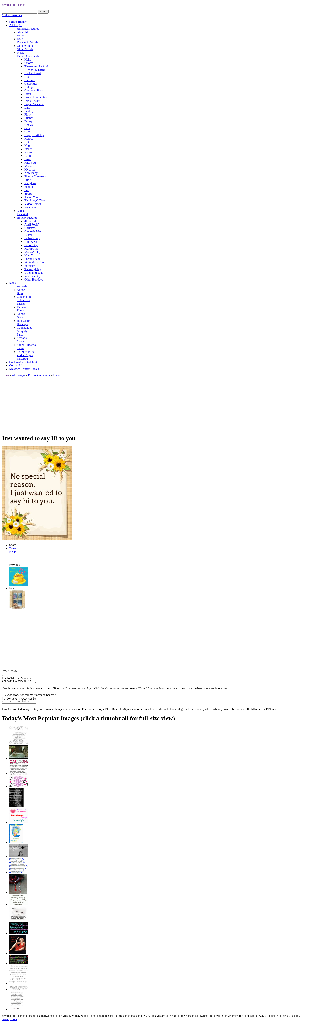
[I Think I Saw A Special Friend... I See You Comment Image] (16, 842)
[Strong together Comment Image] (18, 933)
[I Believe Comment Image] (18, 919)
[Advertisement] (116, 404)
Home (5, 375)
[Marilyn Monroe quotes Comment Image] (17, 953)
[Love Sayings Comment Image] (18, 742)
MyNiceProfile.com (13, 4)
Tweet (13, 548)
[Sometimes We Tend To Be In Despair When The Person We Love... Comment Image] (18, 786)
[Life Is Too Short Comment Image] (16, 1009)
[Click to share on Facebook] (37, 493)
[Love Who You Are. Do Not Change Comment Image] (18, 822)
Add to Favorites (12, 15)
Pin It (12, 551)
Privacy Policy (10, 1019)
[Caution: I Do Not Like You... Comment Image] (18, 773)
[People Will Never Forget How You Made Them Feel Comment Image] (18, 963)
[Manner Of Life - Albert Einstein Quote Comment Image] (18, 904)
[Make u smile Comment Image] (18, 989)
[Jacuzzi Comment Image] (18, 758)
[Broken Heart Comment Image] (18, 892)
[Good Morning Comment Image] (18, 584)
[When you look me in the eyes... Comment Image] (18, 983)
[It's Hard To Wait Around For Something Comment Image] (18, 855)
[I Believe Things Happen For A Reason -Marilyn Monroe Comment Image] (16, 805)
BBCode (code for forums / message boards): (29, 694)
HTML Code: (10, 671)
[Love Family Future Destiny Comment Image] (18, 872)
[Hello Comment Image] (17, 608)
